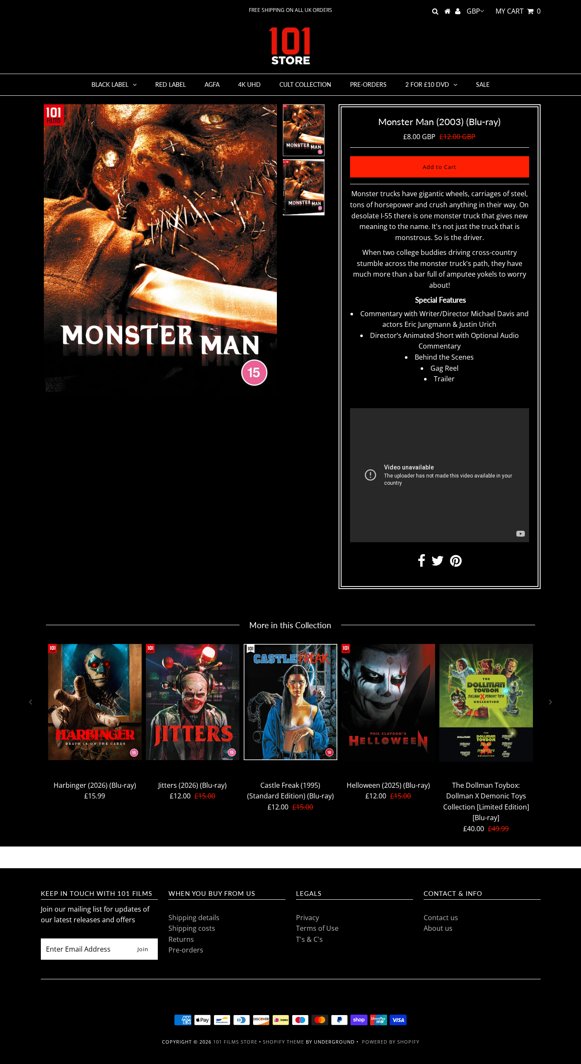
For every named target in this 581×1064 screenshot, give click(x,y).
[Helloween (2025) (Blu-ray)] (388, 702)
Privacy (307, 917)
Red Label (170, 84)
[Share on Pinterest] (455, 563)
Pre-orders (368, 84)
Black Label (109, 84)
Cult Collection (305, 84)
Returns (181, 939)
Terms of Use (317, 928)
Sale (483, 84)
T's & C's (309, 939)
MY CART (518, 11)
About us (438, 928)
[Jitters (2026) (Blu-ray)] (192, 702)
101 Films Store (235, 1041)
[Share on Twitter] (437, 563)
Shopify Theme (283, 1041)
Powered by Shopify (390, 1041)
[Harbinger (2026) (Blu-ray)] (95, 702)
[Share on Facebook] (421, 563)
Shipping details (193, 917)
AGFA (212, 84)
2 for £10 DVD (427, 84)
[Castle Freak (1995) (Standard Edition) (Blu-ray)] (290, 702)
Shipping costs (191, 928)
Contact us (441, 917)
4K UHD (249, 84)
